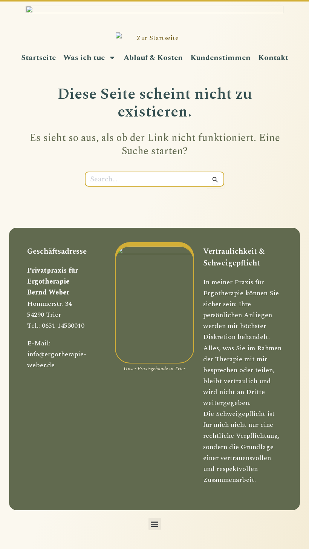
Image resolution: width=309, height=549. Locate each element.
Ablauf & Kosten (153, 57)
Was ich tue (84, 57)
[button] (154, 524)
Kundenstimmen (220, 57)
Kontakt (273, 57)
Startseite (38, 57)
